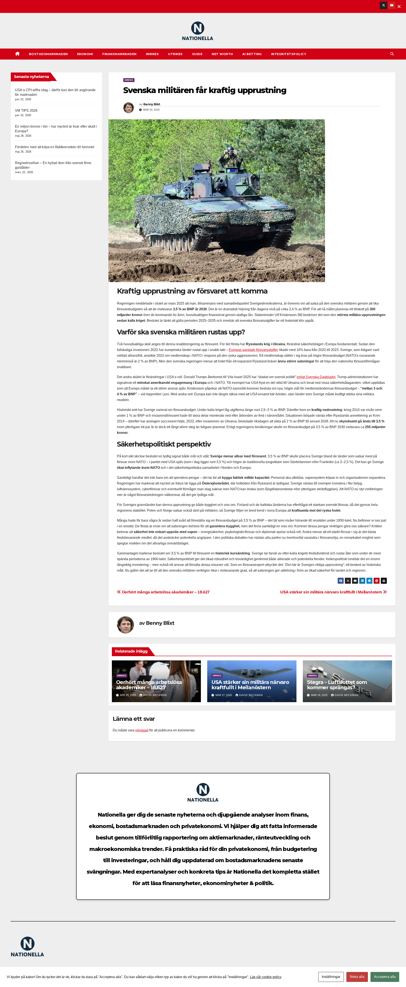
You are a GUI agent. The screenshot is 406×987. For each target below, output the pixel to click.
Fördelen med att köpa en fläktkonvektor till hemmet (54, 147)
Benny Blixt (151, 104)
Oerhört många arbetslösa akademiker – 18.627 (165, 592)
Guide (197, 54)
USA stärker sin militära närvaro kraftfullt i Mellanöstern (331, 592)
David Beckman (155, 695)
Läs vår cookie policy (265, 977)
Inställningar (331, 977)
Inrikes (152, 54)
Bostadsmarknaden (48, 54)
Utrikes (175, 54)
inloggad (141, 730)
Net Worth (222, 54)
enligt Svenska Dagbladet (316, 377)
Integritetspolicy (288, 54)
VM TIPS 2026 (26, 110)
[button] (392, 54)
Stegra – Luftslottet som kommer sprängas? (337, 684)
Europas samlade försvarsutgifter (253, 350)
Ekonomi (85, 54)
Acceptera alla (385, 977)
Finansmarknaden (119, 54)
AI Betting (252, 54)
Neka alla (357, 977)
